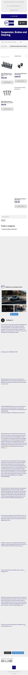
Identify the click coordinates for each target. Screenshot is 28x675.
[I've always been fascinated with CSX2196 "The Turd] (14, 528)
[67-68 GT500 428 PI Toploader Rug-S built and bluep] (14, 500)
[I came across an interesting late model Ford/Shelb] (14, 337)
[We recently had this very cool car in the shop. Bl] (14, 391)
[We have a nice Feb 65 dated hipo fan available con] (14, 637)
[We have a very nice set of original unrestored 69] (14, 555)
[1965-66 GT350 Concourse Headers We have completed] (14, 473)
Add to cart (7, 82)
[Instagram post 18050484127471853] (14, 364)
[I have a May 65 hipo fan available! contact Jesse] (14, 582)
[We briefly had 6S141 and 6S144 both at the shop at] (14, 446)
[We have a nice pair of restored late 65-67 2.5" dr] (14, 610)
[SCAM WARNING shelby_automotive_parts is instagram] (14, 419)
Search (3, 220)
